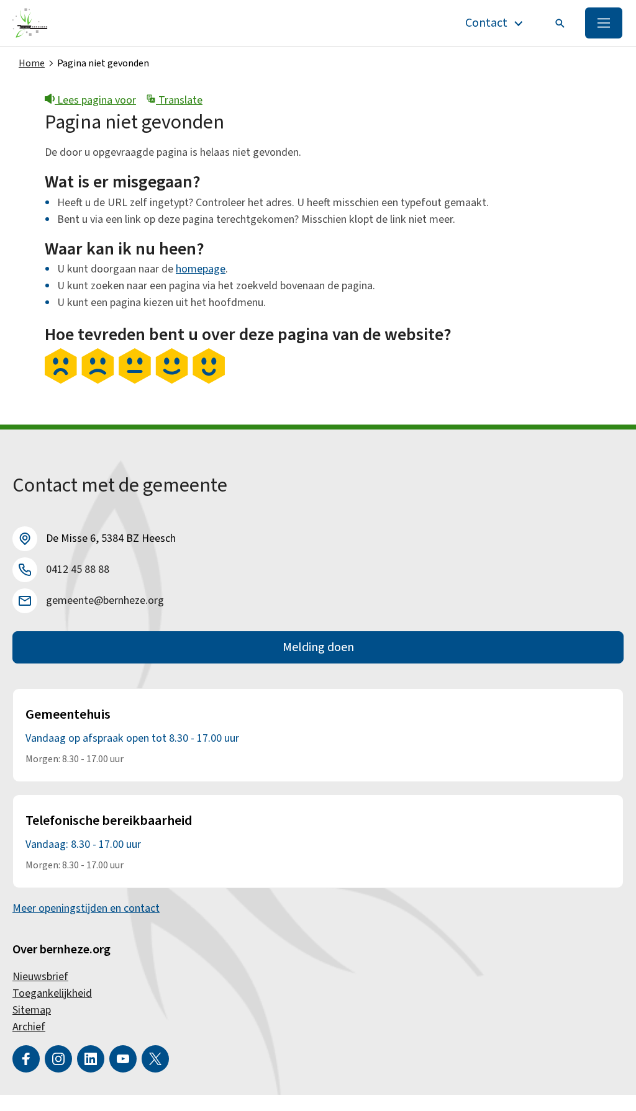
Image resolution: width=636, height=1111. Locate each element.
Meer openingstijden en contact (86, 908)
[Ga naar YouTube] (123, 1059)
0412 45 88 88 (77, 569)
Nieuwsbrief (40, 976)
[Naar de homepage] (30, 23)
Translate (179, 100)
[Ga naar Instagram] (58, 1059)
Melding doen (318, 647)
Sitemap (31, 1010)
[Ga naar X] (155, 1059)
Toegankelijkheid (52, 993)
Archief (28, 1027)
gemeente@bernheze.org (105, 600)
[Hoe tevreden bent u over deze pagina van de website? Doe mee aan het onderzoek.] (135, 380)
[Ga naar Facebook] (26, 1059)
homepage (200, 269)
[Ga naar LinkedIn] (90, 1059)
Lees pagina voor (95, 100)
